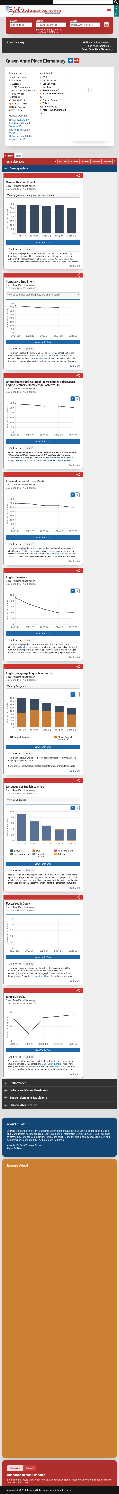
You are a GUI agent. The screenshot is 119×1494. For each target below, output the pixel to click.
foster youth (29, 460)
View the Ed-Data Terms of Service (25, 1145)
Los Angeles (102, 42)
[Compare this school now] (76, 60)
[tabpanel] (43, 259)
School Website (17, 120)
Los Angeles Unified (98, 45)
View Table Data (43, 242)
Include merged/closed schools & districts (50, 30)
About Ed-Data (14, 1148)
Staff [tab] (18, 155)
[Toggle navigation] (109, 10)
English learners (15, 460)
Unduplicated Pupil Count (44, 976)
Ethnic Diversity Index (51, 1063)
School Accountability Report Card (20, 137)
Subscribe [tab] (15, 1468)
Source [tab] (29, 249)
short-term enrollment (60, 553)
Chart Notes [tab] (14, 249)
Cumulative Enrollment (44, 358)
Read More (74, 265)
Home (89, 42)
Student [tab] (9, 155)
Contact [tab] (30, 1468)
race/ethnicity (58, 1066)
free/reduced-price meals (29, 551)
